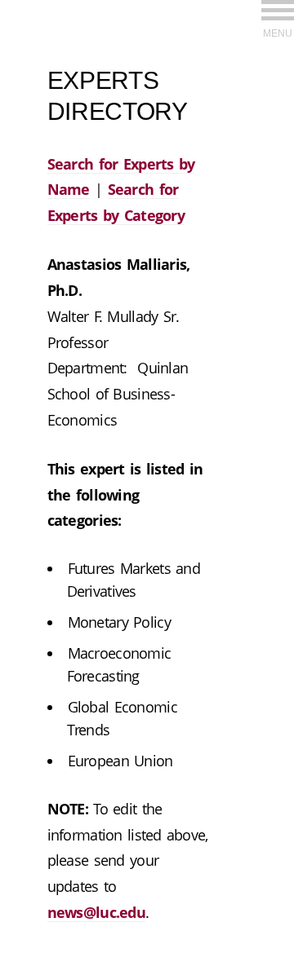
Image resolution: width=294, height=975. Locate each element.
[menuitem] (277, 18)
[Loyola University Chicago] (277, 44)
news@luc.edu (96, 912)
